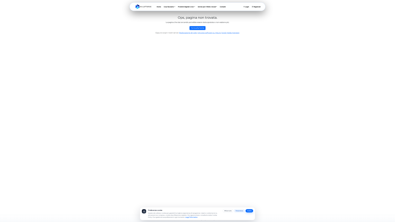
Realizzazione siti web (188, 33)
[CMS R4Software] (143, 7)
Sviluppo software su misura (209, 33)
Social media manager (230, 33)
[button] (169, 7)
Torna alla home (197, 28)
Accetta (249, 211)
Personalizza (239, 211)
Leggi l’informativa (191, 217)
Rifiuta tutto (228, 211)
